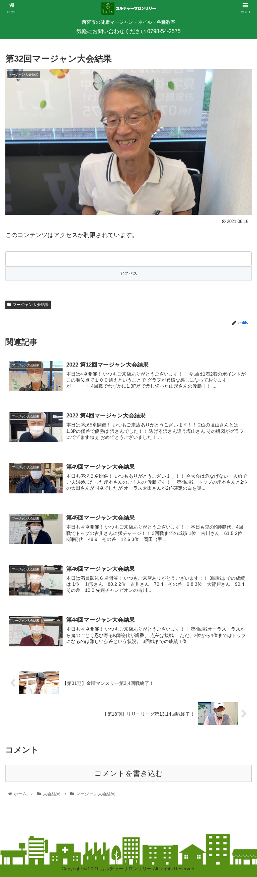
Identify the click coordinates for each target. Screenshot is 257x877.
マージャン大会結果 (31, 304)
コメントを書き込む (128, 773)
